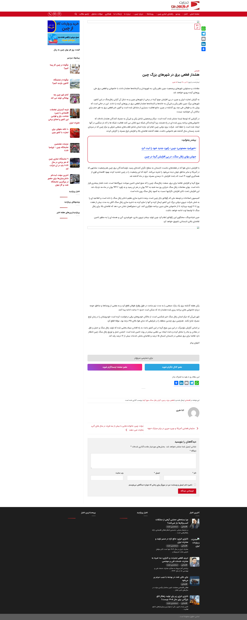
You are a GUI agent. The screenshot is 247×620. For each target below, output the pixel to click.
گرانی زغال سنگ (155, 400)
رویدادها (150, 14)
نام (194, 473)
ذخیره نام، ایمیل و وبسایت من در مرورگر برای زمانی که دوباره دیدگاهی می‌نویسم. (160, 485)
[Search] (76, 14)
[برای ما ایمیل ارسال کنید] (54, 14)
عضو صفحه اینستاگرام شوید (115, 367)
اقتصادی (196, 71)
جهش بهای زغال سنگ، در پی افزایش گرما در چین (170, 157)
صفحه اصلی (194, 14)
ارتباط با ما (117, 14)
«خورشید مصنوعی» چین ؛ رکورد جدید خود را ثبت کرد (168, 148)
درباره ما (127, 14)
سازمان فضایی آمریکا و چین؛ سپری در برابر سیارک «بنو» (171, 428)
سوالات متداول (97, 14)
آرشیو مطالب (84, 14)
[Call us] (50, 14)
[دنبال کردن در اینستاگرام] (59, 14)
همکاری (108, 14)
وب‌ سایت (119, 473)
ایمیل (157, 473)
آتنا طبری (174, 82)
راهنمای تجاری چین (165, 14)
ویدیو (178, 14)
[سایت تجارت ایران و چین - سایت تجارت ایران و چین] (184, 6)
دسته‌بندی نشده (172, 526)
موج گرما (146, 400)
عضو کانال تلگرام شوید (172, 367)
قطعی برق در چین (168, 400)
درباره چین (138, 14)
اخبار (185, 14)
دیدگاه (193, 450)
